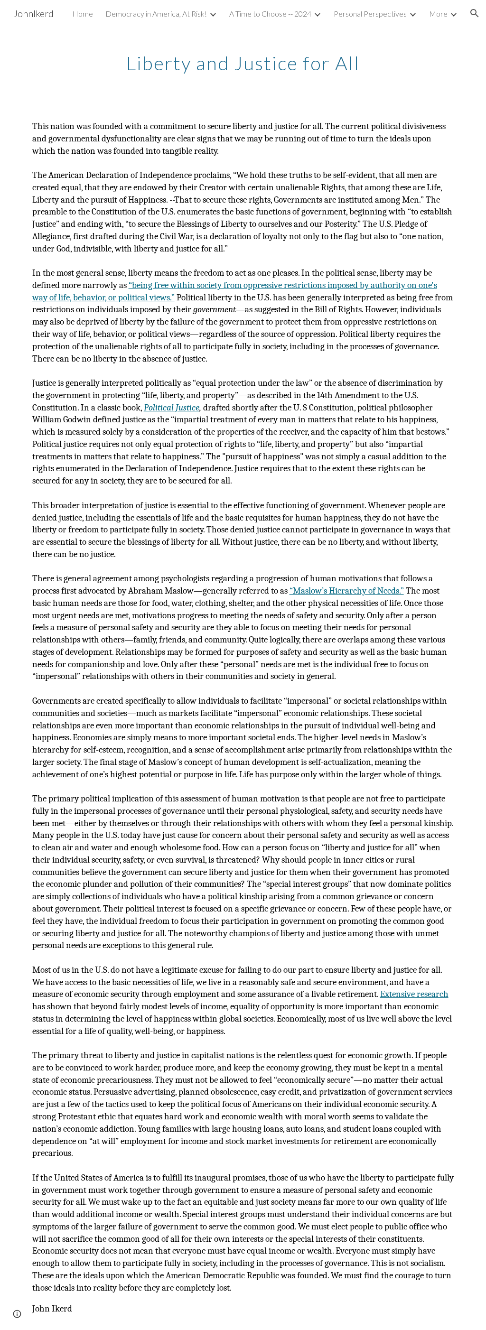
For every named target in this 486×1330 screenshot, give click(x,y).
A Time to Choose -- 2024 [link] (270, 13)
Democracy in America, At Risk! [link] (156, 13)
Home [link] (82, 13)
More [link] (438, 13)
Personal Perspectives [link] (370, 13)
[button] (474, 13)
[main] (243, 59)
